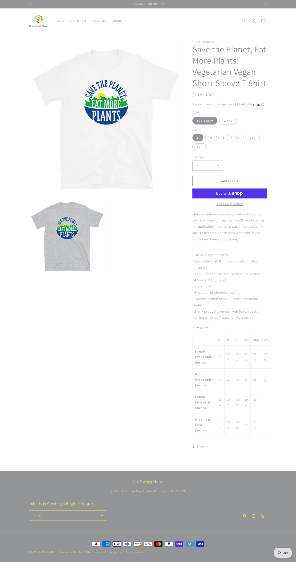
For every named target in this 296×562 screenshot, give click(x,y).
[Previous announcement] (30, 4)
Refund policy (93, 552)
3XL (199, 147)
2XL (252, 137)
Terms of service (134, 552)
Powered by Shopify (70, 552)
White (228, 121)
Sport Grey (205, 121)
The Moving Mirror (48, 552)
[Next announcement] (265, 4)
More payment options (229, 203)
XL (237, 137)
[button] (244, 21)
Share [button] (201, 446)
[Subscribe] (102, 515)
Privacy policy (113, 552)
